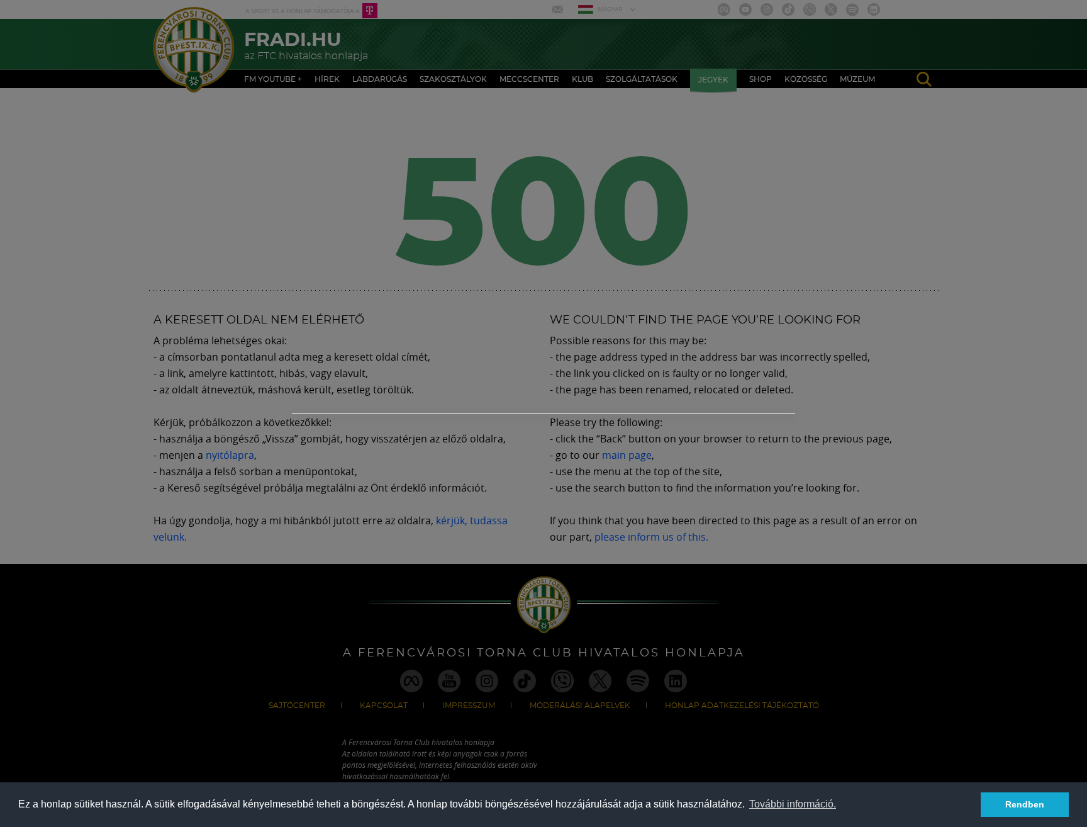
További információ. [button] (792, 804)
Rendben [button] (1024, 804)
